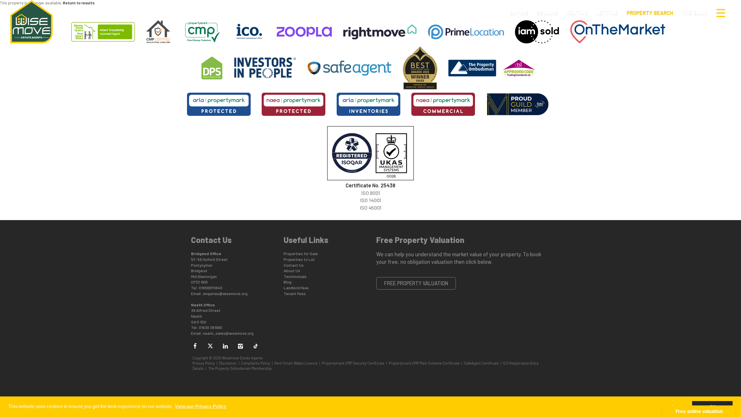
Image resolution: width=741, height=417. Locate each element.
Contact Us (294, 265)
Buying (519, 13)
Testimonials (295, 276)
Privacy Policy (203, 363)
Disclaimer (228, 363)
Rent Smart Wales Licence (296, 363)
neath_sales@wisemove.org (228, 333)
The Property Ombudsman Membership (240, 368)
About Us (292, 270)
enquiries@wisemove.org (225, 293)
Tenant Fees (295, 293)
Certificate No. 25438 (370, 185)
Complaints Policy (255, 363)
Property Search (650, 13)
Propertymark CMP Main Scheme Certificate (424, 363)
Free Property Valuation (416, 283)
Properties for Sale (301, 253)
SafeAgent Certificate (481, 363)
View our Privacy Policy (200, 406)
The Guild (695, 13)
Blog (287, 281)
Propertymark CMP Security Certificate (353, 363)
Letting (607, 13)
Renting (577, 13)
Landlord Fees (296, 287)
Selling (547, 13)
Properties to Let (299, 259)
